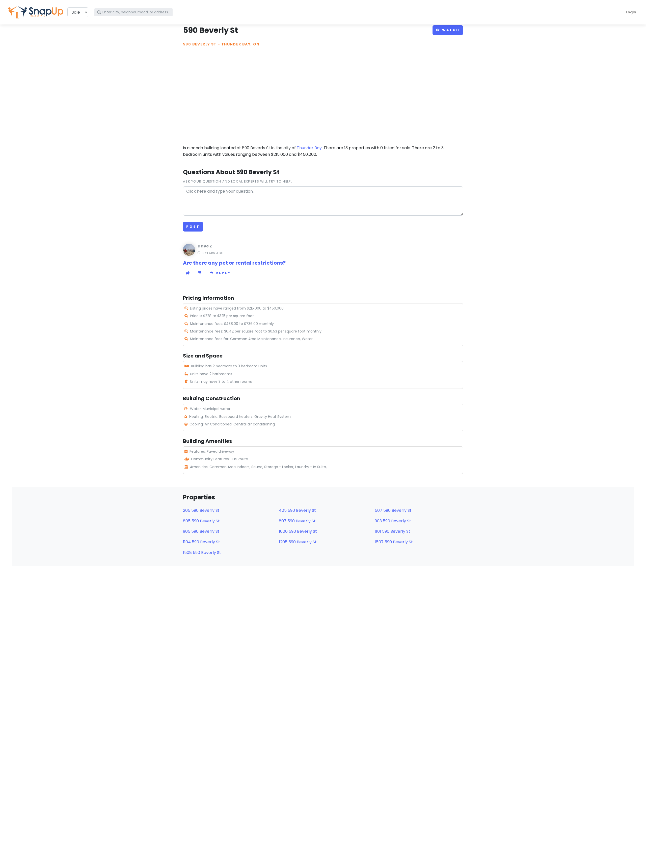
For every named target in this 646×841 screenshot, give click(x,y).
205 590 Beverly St (201, 510)
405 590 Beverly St (297, 510)
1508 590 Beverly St (202, 552)
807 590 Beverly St (297, 521)
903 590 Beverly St (393, 521)
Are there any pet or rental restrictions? (234, 262)
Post (193, 226)
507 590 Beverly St (393, 510)
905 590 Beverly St (201, 531)
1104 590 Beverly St (201, 542)
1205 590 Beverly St (298, 542)
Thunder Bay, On (240, 44)
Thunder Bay (309, 148)
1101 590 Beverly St (392, 531)
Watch (450, 30)
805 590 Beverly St (201, 521)
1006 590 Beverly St (298, 531)
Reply (222, 273)
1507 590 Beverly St (394, 542)
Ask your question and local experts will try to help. (237, 181)
